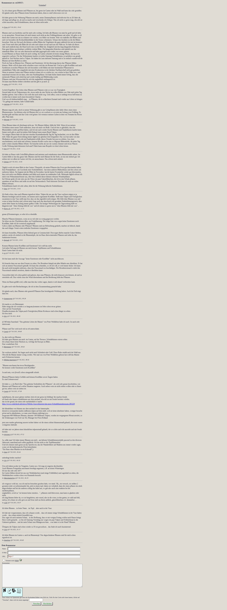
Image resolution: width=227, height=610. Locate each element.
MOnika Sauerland (10, 360)
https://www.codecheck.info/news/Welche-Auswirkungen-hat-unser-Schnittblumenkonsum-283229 (38, 404)
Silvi (5, 316)
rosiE (5, 502)
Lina (5, 529)
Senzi (5, 189)
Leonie (6, 331)
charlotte (7, 104)
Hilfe (16, 560)
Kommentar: (6, 563)
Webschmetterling (9, 478)
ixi (5, 253)
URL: (4, 556)
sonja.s (6, 84)
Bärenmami (7, 347)
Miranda (6, 119)
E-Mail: (4, 552)
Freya (6, 27)
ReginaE (6, 240)
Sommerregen (8, 298)
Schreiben (42, 5)
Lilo (5, 460)
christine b (7, 434)
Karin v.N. (7, 208)
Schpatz (6, 162)
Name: (4, 549)
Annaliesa (7, 540)
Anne (5, 452)
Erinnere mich (10, 560)
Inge (5, 149)
